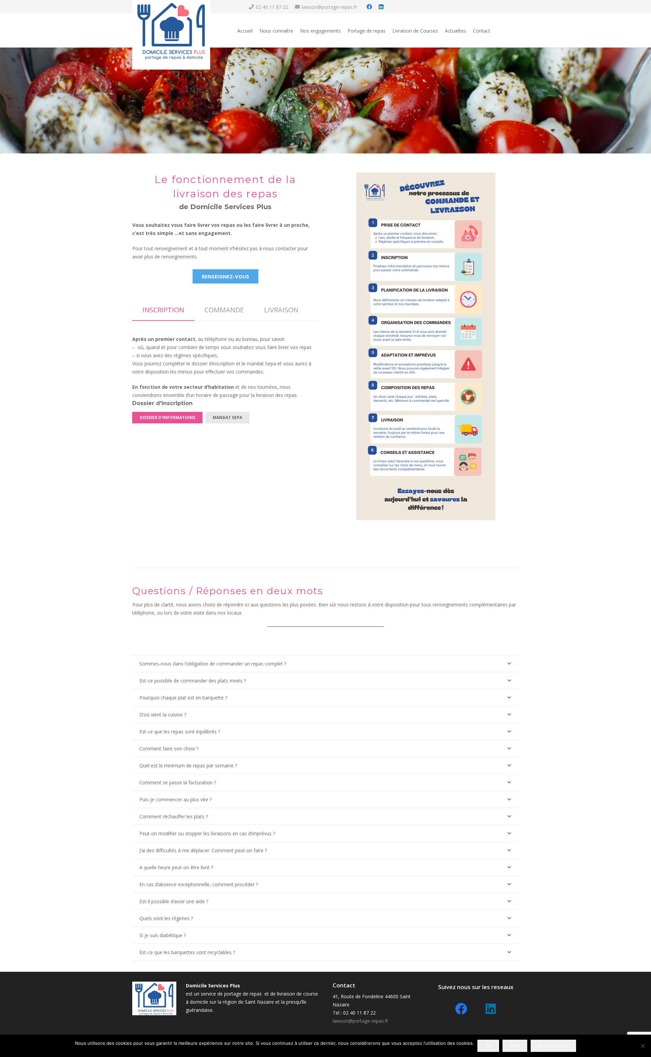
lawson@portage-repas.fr (360, 1021)
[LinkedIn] (381, 6)
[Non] (642, 1045)
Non (515, 1045)
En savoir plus (553, 1045)
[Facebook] (369, 6)
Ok (488, 1045)
